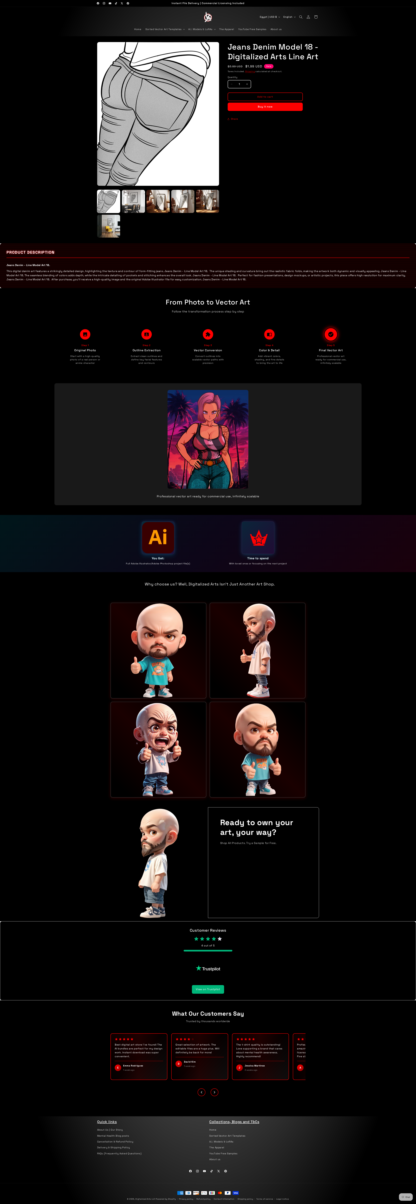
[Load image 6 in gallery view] (108, 226)
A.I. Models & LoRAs (221, 1146)
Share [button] (234, 118)
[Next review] (214, 1097)
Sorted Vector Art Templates (227, 1140)
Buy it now (265, 106)
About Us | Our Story (110, 1135)
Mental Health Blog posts (113, 1140)
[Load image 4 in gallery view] (182, 201)
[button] (164, 29)
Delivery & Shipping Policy (113, 1152)
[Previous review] (201, 1097)
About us (215, 1164)
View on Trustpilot (208, 994)
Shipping (250, 71)
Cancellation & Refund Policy (115, 1146)
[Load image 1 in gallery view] (108, 201)
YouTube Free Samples (223, 1158)
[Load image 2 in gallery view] (133, 201)
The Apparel (216, 1152)
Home (212, 1135)
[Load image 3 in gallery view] (158, 201)
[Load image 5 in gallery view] (207, 201)
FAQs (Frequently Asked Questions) (119, 1158)
